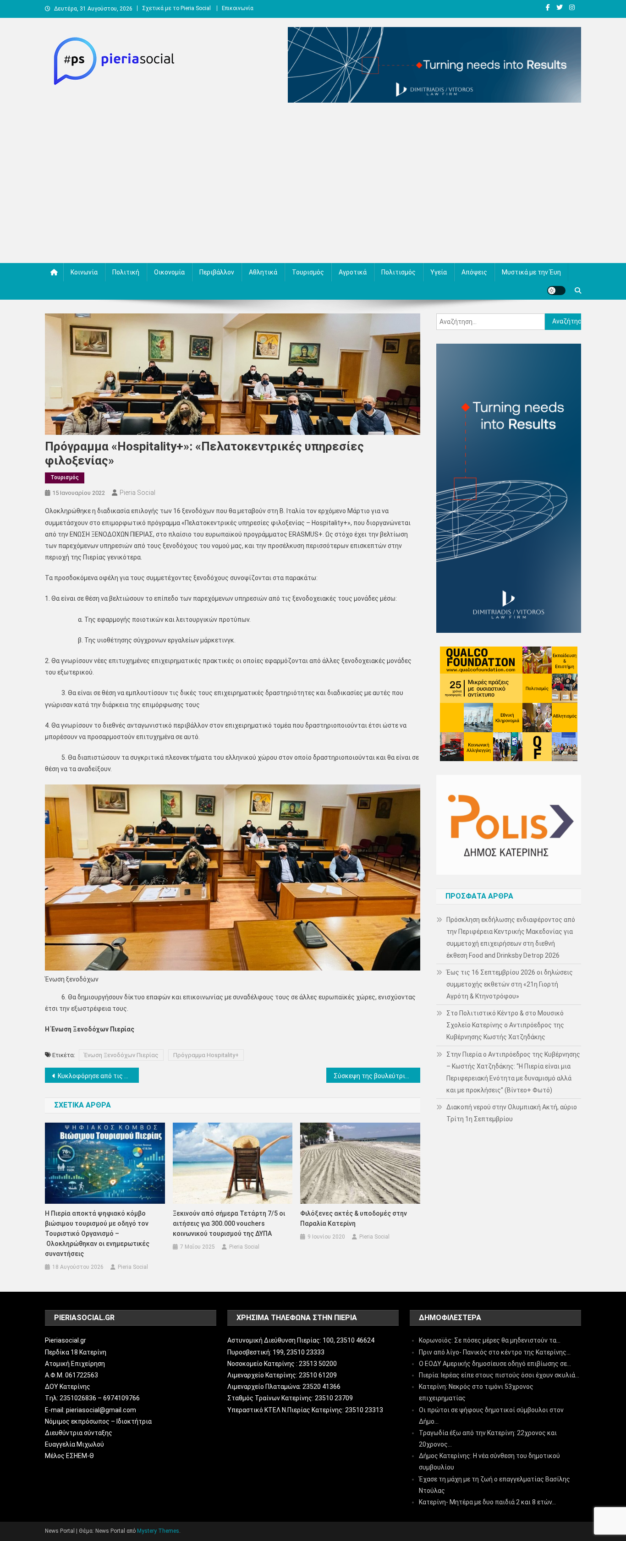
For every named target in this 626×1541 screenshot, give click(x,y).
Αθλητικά (263, 272)
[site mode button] (556, 290)
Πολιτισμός (398, 272)
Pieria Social (137, 492)
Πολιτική (125, 272)
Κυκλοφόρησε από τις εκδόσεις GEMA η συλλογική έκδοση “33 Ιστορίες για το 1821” (98, 1076)
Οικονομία (169, 272)
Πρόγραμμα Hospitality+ (206, 1055)
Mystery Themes (158, 1531)
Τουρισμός (308, 272)
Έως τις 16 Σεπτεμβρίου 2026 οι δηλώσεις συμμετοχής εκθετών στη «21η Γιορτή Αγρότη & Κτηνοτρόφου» (509, 984)
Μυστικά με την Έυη (531, 272)
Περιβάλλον (216, 272)
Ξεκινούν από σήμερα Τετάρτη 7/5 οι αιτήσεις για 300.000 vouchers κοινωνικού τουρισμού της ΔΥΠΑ (229, 1223)
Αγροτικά (353, 272)
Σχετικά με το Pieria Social (176, 8)
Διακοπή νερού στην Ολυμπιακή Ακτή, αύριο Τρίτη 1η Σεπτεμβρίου (511, 1113)
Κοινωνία (84, 272)
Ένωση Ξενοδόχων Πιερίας (121, 1055)
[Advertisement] (313, 185)
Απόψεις (474, 272)
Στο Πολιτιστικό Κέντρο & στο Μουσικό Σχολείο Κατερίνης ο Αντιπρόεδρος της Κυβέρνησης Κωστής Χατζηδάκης (505, 1025)
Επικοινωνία (237, 8)
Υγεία (438, 272)
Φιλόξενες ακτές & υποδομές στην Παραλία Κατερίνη (353, 1218)
